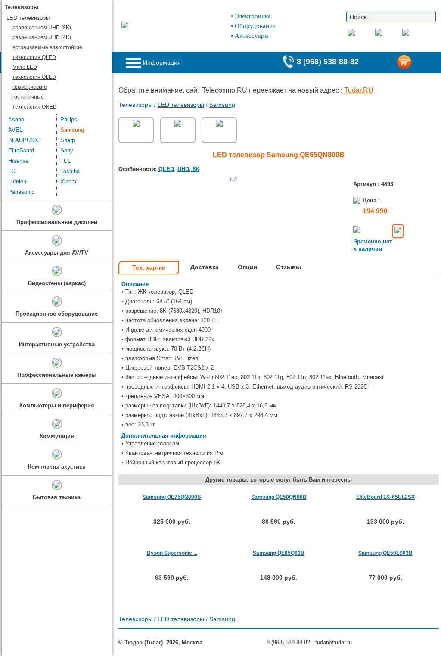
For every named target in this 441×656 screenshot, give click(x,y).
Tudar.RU (358, 90)
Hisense (18, 161)
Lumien (17, 181)
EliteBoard (21, 150)
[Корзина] (417, 63)
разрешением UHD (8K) (41, 28)
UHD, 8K (188, 169)
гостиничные (28, 97)
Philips (68, 119)
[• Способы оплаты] (398, 231)
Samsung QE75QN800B (172, 497)
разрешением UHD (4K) (41, 37)
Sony (66, 150)
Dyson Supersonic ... (172, 553)
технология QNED (34, 107)
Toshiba (70, 171)
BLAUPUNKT (25, 140)
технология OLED (34, 77)
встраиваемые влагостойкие (47, 47)
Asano (16, 119)
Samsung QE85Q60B (278, 553)
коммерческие (29, 87)
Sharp (67, 140)
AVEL (15, 130)
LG (12, 171)
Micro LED (24, 67)
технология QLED (34, 57)
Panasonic (21, 192)
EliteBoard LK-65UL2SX (385, 497)
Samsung (222, 104)
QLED (166, 169)
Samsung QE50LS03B (385, 553)
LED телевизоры (181, 104)
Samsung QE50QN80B (279, 497)
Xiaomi (69, 181)
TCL (65, 161)
